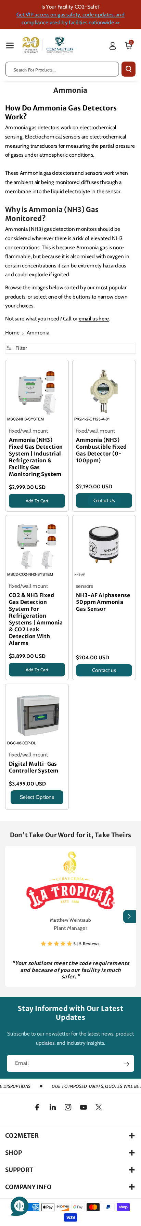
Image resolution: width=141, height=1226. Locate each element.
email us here (94, 318)
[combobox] (62, 69)
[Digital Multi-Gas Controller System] (36, 715)
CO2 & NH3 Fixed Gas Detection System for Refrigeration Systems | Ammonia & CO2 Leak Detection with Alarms (36, 619)
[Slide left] (11, 916)
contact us (104, 500)
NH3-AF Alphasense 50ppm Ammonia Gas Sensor (103, 602)
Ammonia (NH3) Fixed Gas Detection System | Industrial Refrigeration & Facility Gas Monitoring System (36, 457)
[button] (9, 45)
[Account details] (112, 45)
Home (12, 332)
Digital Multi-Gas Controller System (34, 767)
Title (14, 509)
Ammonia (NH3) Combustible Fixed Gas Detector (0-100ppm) (101, 450)
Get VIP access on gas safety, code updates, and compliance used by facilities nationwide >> (70, 18)
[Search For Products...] (128, 69)
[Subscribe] (126, 1064)
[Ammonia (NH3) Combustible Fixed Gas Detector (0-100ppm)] (104, 391)
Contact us (104, 670)
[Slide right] (129, 916)
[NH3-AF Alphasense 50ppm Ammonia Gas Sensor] (104, 546)
